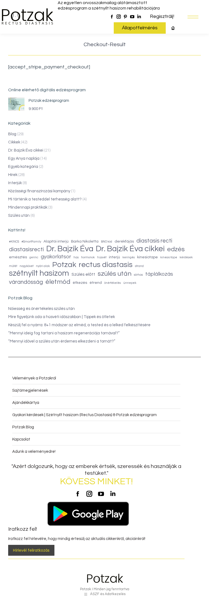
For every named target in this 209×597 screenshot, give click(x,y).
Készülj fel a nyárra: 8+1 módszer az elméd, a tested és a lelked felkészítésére (79, 325)
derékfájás (124, 241)
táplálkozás (159, 274)
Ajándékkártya (25, 403)
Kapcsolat (21, 439)
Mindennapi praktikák (27, 207)
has (76, 257)
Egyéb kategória (23, 167)
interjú (114, 257)
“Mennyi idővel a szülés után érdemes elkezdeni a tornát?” (61, 341)
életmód (57, 282)
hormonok (88, 257)
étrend (96, 283)
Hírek (12, 175)
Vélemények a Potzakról (34, 378)
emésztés (18, 257)
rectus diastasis (106, 264)
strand (139, 266)
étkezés (80, 283)
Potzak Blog (23, 427)
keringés (128, 257)
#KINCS (14, 241)
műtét (13, 266)
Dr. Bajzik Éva (69, 249)
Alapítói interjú (56, 241)
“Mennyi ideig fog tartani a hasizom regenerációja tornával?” (63, 333)
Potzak (64, 264)
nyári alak (43, 266)
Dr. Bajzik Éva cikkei (25, 150)
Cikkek (14, 142)
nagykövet (26, 266)
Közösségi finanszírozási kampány (39, 191)
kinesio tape (168, 257)
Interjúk (15, 183)
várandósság (26, 282)
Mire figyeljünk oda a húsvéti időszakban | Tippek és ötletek (61, 317)
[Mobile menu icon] (193, 17)
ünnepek (129, 282)
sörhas (138, 274)
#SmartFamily (31, 241)
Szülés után (19, 215)
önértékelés (112, 282)
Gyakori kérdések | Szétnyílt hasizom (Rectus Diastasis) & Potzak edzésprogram (84, 415)
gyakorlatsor (56, 256)
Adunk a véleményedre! (34, 452)
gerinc (33, 257)
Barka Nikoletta (85, 241)
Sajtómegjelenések (30, 390)
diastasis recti (154, 241)
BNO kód (106, 241)
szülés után (114, 273)
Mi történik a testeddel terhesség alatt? (45, 199)
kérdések (186, 257)
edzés (176, 249)
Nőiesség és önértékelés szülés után (41, 309)
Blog (12, 134)
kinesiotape (147, 257)
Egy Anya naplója (23, 158)
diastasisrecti (26, 249)
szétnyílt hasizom (39, 273)
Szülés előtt (83, 274)
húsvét (101, 257)
